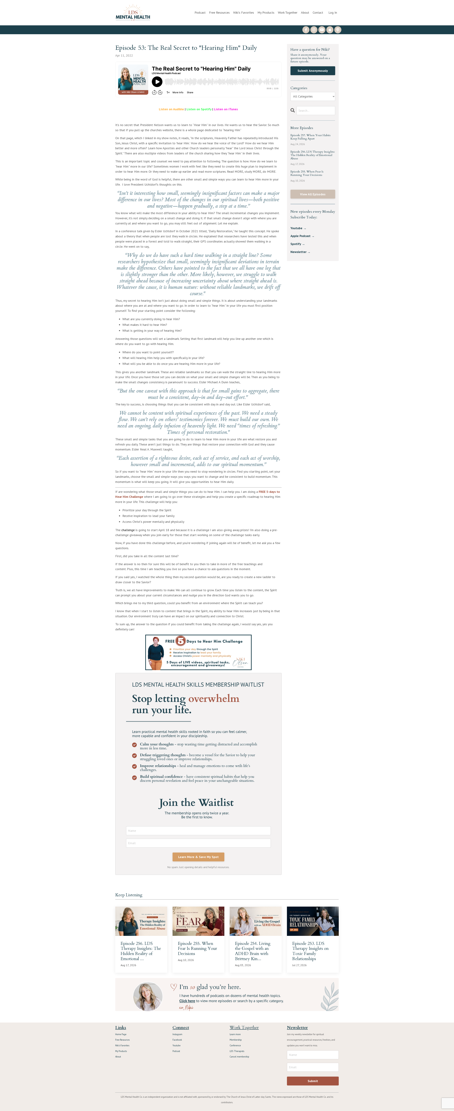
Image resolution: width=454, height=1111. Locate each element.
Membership (236, 1039)
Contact (318, 12)
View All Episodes (312, 194)
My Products (266, 12)
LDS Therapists (237, 1051)
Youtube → (298, 228)
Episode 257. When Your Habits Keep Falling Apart (310, 137)
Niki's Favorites (243, 12)
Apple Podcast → (302, 236)
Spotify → (297, 244)
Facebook (177, 1039)
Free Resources (219, 12)
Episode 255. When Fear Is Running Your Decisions (306, 173)
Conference (235, 1045)
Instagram (177, 1034)
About (305, 12)
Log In (332, 12)
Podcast (200, 12)
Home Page (120, 1034)
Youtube (177, 1045)
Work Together (287, 12)
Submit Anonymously (313, 71)
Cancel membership (239, 1056)
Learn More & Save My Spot (198, 857)
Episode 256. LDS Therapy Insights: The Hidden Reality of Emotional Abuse (312, 155)
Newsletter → (300, 252)
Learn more (235, 1034)
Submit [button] (313, 1081)
